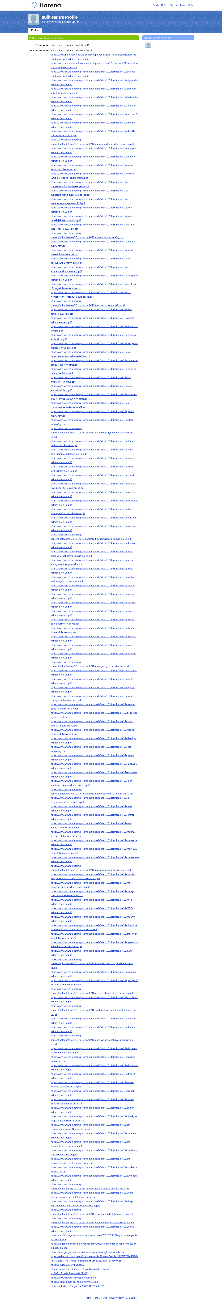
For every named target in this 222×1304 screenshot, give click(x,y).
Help (190, 5)
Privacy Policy (116, 1298)
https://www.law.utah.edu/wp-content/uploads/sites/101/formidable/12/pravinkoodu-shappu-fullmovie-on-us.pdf (92, 963)
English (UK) (159, 5)
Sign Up (173, 5)
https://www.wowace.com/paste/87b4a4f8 (73, 1277)
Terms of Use (100, 1298)
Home (88, 1298)
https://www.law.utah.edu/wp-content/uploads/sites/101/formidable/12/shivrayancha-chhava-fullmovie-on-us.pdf (92, 1039)
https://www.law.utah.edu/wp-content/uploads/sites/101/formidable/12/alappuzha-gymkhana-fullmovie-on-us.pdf (92, 432)
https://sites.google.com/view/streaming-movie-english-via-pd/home (88, 1252)
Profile (34, 30)
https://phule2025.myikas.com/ (67, 1264)
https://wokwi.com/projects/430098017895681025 (78, 1286)
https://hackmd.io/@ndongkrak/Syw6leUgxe (74, 1281)
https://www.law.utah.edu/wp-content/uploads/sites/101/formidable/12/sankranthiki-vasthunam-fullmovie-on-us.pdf (93, 1010)
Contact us (131, 1298)
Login (183, 5)
